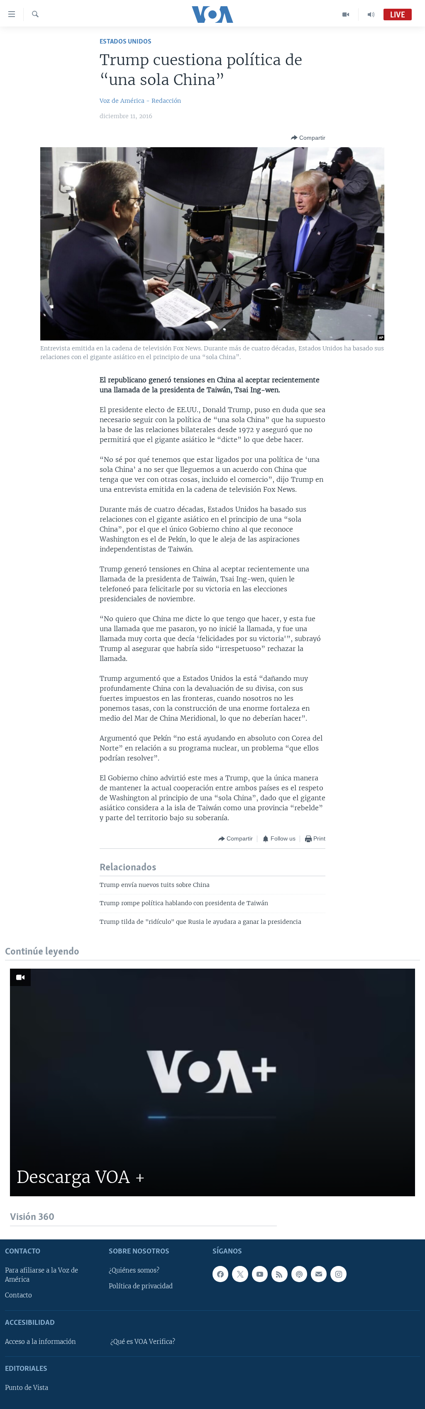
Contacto (18, 1295)
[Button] (308, 138)
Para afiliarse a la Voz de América (41, 1275)
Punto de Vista (26, 1388)
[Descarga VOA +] (212, 1082)
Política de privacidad (141, 1286)
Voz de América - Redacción (140, 100)
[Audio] (371, 14)
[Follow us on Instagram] (338, 1274)
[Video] (346, 14)
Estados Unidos (125, 41)
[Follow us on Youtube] (260, 1274)
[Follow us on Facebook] (220, 1274)
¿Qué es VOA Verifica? (142, 1342)
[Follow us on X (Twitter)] (240, 1274)
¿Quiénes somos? (134, 1270)
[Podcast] (299, 1274)
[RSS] (279, 1274)
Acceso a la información (40, 1342)
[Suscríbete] (319, 1274)
